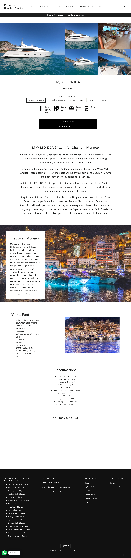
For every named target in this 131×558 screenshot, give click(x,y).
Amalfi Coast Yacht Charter (18, 533)
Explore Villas (70, 6)
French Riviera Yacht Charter (19, 500)
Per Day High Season (77, 100)
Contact (58, 6)
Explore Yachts (45, 6)
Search (112, 483)
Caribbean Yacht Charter (17, 536)
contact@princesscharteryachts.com (60, 492)
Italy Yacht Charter (15, 510)
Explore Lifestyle (86, 6)
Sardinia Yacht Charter (16, 513)
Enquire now (68, 121)
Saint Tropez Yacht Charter (18, 484)
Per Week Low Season (56, 100)
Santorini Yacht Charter (17, 520)
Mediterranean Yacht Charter (19, 529)
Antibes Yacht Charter (16, 494)
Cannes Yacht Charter (16, 491)
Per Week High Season (98, 100)
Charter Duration (68, 96)
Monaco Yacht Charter (16, 487)
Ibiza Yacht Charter (15, 507)
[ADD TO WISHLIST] (19, 428)
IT (128, 555)
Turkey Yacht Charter (16, 516)
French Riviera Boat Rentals (18, 526)
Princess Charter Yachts (13, 6)
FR (127, 555)
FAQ (99, 6)
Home (32, 6)
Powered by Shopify (75, 551)
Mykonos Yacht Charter (17, 504)
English (64, 545)
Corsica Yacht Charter (16, 523)
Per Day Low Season (36, 100)
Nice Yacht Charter (15, 497)
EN (124, 555)
